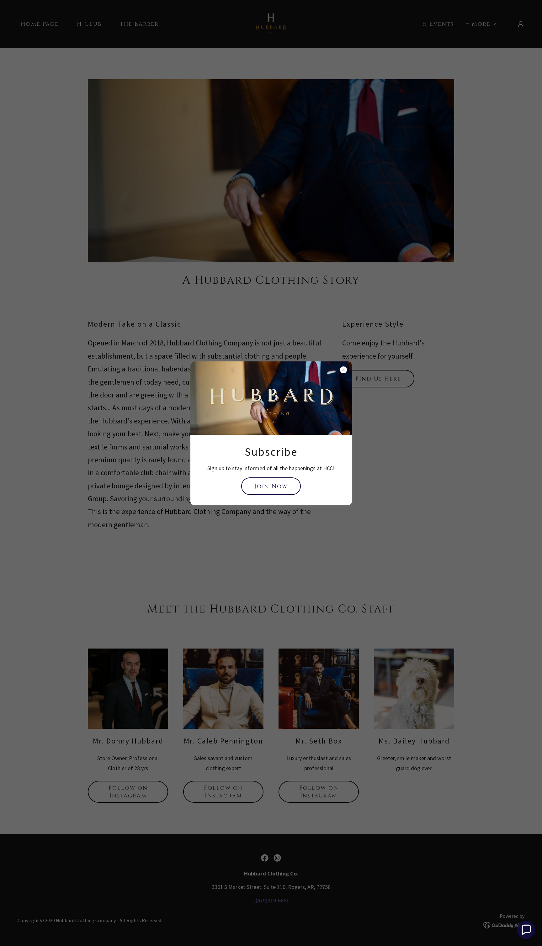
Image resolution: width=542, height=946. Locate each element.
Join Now (271, 486)
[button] (526, 930)
